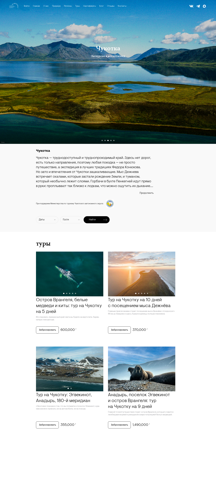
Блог (101, 6)
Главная (36, 6)
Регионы (68, 6)
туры (43, 243)
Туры (77, 6)
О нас (46, 6)
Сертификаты (89, 6)
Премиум (56, 6)
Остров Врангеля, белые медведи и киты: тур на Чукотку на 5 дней (69, 306)
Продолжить (147, 193)
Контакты (122, 6)
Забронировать (47, 330)
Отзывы (110, 6)
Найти (92, 219)
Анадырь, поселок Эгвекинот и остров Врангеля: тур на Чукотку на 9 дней (139, 401)
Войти (26, 6)
